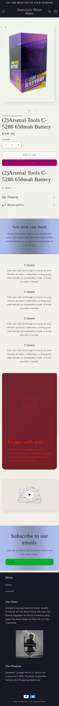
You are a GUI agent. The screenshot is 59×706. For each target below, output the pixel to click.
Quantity (6, 139)
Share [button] (8, 188)
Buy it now (29, 162)
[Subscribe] (50, 562)
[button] (3, 12)
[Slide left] (23, 111)
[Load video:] (29, 494)
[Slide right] (36, 111)
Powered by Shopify (39, 701)
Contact (9, 591)
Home (8, 585)
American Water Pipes (25, 701)
